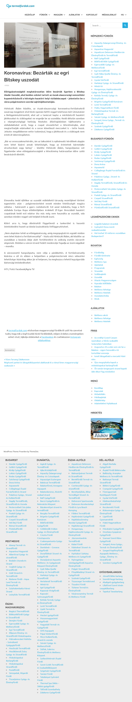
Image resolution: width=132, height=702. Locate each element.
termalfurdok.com (18, 330)
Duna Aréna (99, 164)
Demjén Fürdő (15, 620)
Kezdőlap (30, 15)
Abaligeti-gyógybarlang (113, 582)
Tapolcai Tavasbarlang (112, 591)
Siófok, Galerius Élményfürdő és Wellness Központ (48, 652)
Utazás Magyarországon (105, 280)
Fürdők (43, 15)
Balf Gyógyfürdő (101, 58)
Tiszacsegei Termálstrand (83, 581)
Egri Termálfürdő (16, 629)
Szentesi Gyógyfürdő (112, 562)
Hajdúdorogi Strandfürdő (83, 525)
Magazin (58, 15)
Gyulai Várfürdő (101, 80)
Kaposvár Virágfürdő (49, 590)
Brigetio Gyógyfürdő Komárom (108, 101)
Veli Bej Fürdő (100, 201)
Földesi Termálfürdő (81, 513)
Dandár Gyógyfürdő (103, 145)
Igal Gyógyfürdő (47, 587)
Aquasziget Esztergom (50, 479)
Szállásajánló (100, 274)
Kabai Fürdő (77, 544)
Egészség (98, 258)
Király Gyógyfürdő (102, 152)
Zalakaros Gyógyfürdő (104, 129)
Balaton (97, 286)
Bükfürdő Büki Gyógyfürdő (106, 61)
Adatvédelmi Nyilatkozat (105, 403)
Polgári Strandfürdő (81, 569)
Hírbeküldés (99, 394)
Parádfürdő (14, 670)
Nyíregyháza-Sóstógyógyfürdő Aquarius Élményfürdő (81, 562)
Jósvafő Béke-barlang (112, 576)
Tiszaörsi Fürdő (78, 584)
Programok (99, 268)
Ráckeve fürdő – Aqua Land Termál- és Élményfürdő (17, 582)
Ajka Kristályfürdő (48, 470)
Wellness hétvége (102, 289)
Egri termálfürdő (102, 70)
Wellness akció (101, 315)
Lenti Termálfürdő (102, 104)
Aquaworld (99, 167)
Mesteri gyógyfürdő (49, 615)
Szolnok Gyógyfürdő (103, 126)
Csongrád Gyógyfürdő (113, 488)
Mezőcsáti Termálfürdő (19, 648)
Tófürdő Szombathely (50, 689)
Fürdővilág (99, 252)
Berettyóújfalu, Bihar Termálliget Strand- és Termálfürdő (80, 494)
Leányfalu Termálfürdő (19, 594)
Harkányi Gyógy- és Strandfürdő (108, 83)
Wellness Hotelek (102, 292)
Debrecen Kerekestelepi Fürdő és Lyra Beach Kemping (81, 507)
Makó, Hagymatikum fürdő (106, 107)
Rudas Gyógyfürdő (102, 158)
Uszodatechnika (101, 295)
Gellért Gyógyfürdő (103, 148)
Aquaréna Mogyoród (103, 49)
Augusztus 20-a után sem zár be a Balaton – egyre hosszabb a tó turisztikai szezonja (108, 350)
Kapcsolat (91, 15)
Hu (122, 15)
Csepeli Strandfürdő (103, 198)
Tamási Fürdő (46, 674)
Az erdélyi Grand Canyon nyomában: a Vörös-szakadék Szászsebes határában (104, 340)
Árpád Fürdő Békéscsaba (114, 470)
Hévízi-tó (98, 86)
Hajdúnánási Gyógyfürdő (83, 516)
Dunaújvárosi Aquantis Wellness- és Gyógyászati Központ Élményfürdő (49, 562)
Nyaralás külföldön (102, 283)
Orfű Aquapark (47, 630)
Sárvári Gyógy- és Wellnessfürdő (109, 117)
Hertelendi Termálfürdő (51, 581)
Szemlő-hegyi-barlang (113, 579)
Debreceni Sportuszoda (82, 501)
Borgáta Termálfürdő (49, 513)
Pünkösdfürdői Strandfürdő (106, 207)
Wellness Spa (100, 261)
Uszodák (98, 277)
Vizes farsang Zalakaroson (17, 359)
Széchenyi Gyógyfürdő (104, 161)
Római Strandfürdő (103, 204)
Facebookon (47, 336)
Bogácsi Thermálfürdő (19, 611)
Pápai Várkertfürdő (49, 633)
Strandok (98, 271)
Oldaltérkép (99, 400)
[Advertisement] (44, 177)
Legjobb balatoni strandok (106, 223)
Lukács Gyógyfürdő (103, 155)
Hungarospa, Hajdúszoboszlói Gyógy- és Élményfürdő (81, 531)
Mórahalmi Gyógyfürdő (113, 528)
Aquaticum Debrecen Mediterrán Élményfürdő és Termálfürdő (81, 467)
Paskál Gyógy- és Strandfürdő (107, 195)
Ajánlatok (74, 15)
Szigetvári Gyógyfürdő (50, 670)
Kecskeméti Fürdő (111, 507)
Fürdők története (102, 255)
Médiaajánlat (109, 15)
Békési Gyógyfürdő (111, 485)
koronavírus (9, 350)
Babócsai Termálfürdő (50, 482)
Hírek (7, 85)
